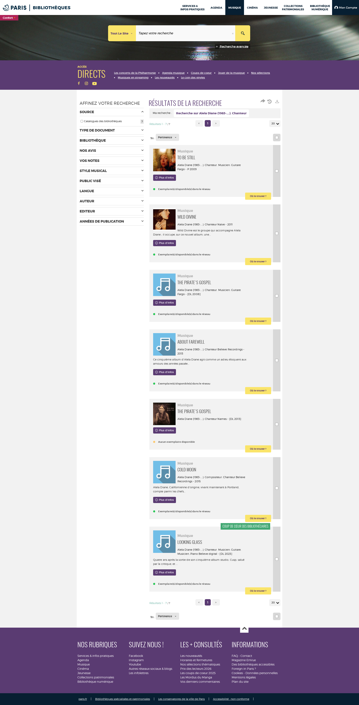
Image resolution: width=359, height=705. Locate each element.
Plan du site (240, 681)
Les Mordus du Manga (196, 677)
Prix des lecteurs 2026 (195, 669)
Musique (83, 664)
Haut (244, 629)
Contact (246, 656)
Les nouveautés (191, 656)
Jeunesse (83, 673)
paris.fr (83, 699)
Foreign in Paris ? (244, 669)
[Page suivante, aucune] (216, 123)
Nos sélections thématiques (200, 664)
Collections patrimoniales (95, 677)
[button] (345, 7)
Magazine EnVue (244, 660)
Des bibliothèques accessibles (253, 664)
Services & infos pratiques (95, 656)
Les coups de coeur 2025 (198, 673)
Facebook (136, 656)
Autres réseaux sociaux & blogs (150, 669)
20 (273, 123)
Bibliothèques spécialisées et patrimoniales (122, 699)
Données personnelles (262, 673)
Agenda (83, 660)
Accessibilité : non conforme (231, 699)
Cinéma (83, 669)
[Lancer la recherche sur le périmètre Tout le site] (242, 33)
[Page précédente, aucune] (199, 123)
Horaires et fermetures (196, 660)
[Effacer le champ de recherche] (233, 33)
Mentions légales (244, 677)
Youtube (135, 664)
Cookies (237, 673)
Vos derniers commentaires (200, 681)
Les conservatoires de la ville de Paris (181, 699)
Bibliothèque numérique (95, 681)
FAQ (235, 656)
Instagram (136, 660)
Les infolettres (138, 673)
